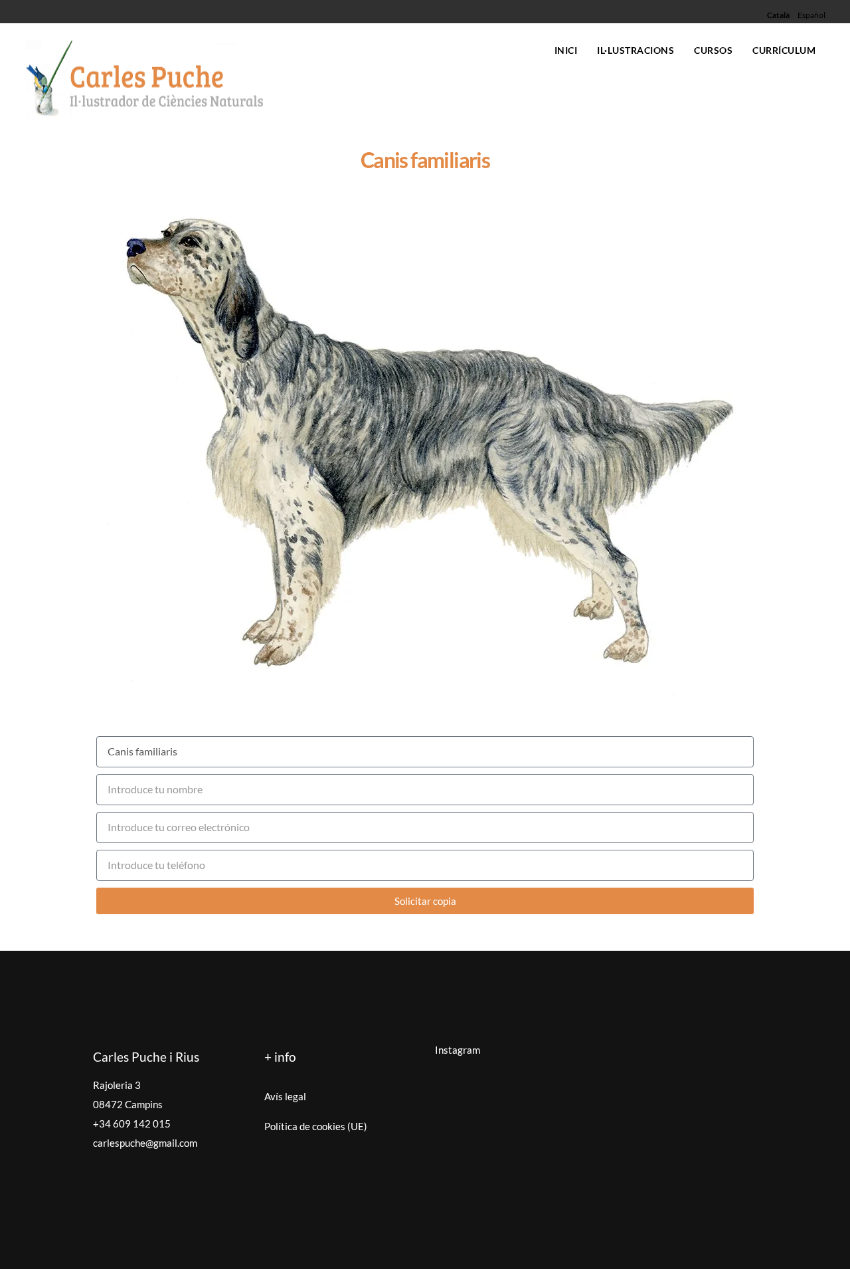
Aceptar (596, 1232)
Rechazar (680, 1232)
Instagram (457, 1050)
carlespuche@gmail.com (145, 1143)
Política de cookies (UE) (315, 1126)
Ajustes (763, 1232)
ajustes (157, 1256)
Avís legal (285, 1096)
